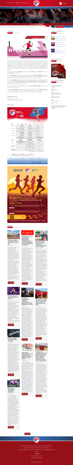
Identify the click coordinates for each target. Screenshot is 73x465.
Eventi (31, 7)
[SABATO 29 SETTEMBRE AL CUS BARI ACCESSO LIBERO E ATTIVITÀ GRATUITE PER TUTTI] (27, 348)
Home (11, 7)
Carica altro (27, 433)
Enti (41, 7)
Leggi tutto (11, 282)
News (27, 7)
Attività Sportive (21, 7)
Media (50, 7)
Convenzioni (46, 7)
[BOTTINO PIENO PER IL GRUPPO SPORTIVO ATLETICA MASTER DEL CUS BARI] (41, 235)
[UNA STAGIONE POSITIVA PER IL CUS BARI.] (13, 333)
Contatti (61, 7)
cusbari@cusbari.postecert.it (49, 449)
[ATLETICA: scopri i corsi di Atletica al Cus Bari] (13, 291)
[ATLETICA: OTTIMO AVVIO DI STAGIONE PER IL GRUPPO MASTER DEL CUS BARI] (41, 293)
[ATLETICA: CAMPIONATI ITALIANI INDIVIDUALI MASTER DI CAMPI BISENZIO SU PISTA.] (27, 292)
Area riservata (56, 7)
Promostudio (39, 462)
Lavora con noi (36, 7)
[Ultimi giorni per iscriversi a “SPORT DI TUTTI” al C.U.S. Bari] (13, 234)
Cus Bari (14, 7)
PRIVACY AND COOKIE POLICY (36, 455)
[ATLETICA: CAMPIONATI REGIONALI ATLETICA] (13, 383)
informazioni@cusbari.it (23, 2)
